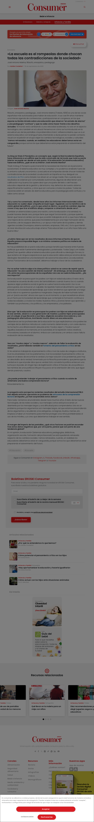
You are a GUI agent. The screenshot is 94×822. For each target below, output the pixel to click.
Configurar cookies (27, 816)
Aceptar (46, 809)
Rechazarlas (47, 817)
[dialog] (47, 808)
